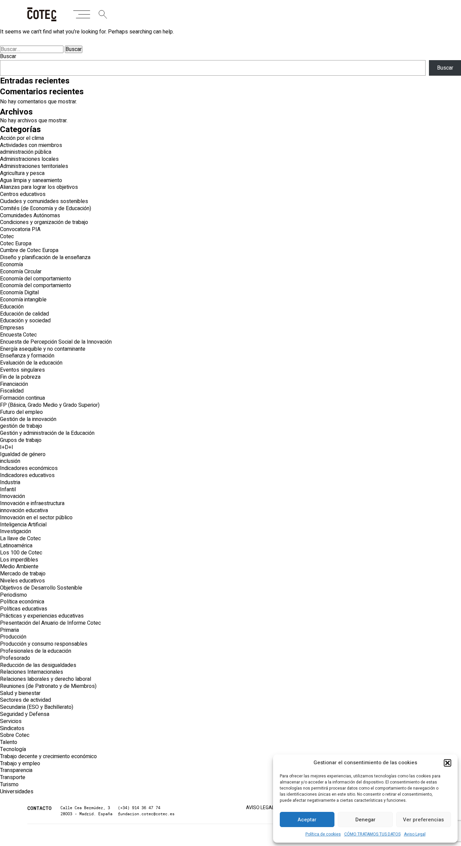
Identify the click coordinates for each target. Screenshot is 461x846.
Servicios (11, 721)
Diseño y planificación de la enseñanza (45, 257)
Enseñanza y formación (27, 356)
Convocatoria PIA (20, 229)
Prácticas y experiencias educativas (42, 616)
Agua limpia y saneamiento (31, 180)
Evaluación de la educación (31, 363)
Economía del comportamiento (35, 279)
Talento (8, 742)
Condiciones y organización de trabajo (44, 222)
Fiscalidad (12, 391)
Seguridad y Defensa (24, 714)
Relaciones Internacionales (31, 672)
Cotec (7, 236)
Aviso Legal (415, 834)
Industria (10, 482)
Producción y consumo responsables (43, 644)
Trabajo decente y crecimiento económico (48, 756)
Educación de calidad (24, 314)
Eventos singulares (22, 370)
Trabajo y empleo (20, 764)
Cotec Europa (15, 244)
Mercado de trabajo (23, 574)
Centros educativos (23, 194)
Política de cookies (323, 834)
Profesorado (15, 658)
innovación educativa (24, 510)
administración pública (25, 152)
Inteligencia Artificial (23, 525)
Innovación (12, 496)
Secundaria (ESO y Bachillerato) (36, 707)
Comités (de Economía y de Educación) (45, 208)
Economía (11, 264)
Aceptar (307, 819)
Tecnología (13, 749)
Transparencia (16, 770)
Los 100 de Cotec (21, 553)
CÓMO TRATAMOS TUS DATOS (372, 834)
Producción (13, 637)
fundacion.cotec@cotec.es (146, 813)
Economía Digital (19, 293)
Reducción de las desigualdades (38, 665)
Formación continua (22, 398)
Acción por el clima (22, 138)
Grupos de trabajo (21, 440)
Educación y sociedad (25, 321)
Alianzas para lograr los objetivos (39, 187)
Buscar (8, 56)
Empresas (12, 328)
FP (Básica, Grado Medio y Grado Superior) (50, 405)
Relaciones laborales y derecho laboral (45, 679)
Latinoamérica (16, 546)
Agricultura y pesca (22, 173)
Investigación (15, 531)
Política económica (22, 602)
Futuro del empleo (21, 412)
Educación (12, 307)
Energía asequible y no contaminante (42, 349)
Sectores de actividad (25, 700)
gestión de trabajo (21, 426)
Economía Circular (21, 272)
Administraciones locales (29, 159)
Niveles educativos (22, 581)
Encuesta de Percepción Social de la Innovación (56, 342)
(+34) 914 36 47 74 (139, 807)
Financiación (14, 384)
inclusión (10, 461)
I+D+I (6, 447)
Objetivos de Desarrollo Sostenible (41, 588)
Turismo (9, 784)
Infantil (8, 490)
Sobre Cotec (14, 735)
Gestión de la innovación (28, 419)
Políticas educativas (23, 609)
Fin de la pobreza (20, 377)
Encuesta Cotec (18, 335)
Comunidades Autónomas (30, 215)
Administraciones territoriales (34, 166)
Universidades (16, 792)
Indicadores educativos (27, 475)
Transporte (12, 777)
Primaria (9, 630)
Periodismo (13, 595)
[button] (447, 763)
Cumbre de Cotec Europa (29, 250)
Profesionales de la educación (35, 651)
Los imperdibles (19, 560)
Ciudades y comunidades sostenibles (44, 201)
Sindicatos (12, 728)
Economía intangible (23, 300)
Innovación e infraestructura (32, 503)
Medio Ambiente (19, 567)
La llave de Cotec (20, 538)
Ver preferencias (423, 819)
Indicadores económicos (29, 468)
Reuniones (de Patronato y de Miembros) (48, 686)
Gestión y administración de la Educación (47, 433)
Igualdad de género (23, 454)
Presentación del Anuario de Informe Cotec (50, 623)
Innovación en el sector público (36, 518)
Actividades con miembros (31, 145)
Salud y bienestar (20, 693)
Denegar (365, 819)
